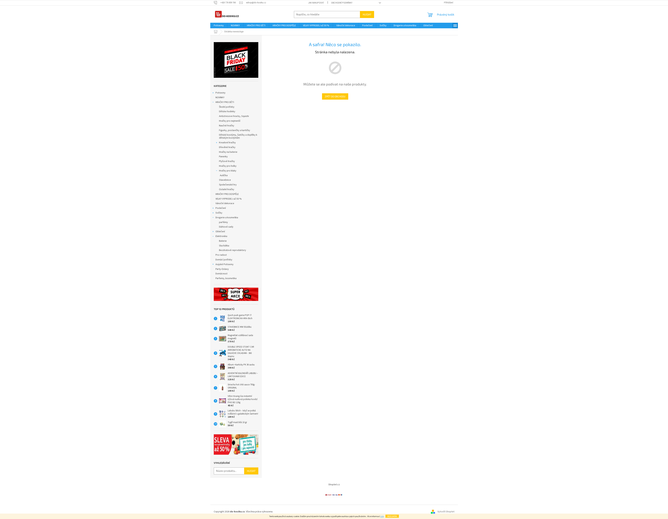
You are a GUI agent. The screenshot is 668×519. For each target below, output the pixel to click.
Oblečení (220, 231)
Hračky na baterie (228, 152)
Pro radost (221, 255)
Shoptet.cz (334, 484)
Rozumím (392, 516)
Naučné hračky (226, 125)
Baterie (223, 241)
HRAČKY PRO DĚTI (225, 102)
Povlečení (221, 208)
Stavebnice (225, 180)
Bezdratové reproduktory (232, 250)
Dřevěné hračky (227, 147)
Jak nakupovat (316, 2)
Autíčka (224, 175)
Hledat (367, 14)
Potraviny (220, 93)
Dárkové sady (226, 227)
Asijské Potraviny (224, 264)
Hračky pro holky (227, 166)
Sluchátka (224, 245)
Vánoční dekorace (225, 203)
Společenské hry (228, 184)
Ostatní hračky (226, 189)
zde (382, 516)
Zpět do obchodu (335, 96)
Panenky (223, 156)
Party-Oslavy (222, 269)
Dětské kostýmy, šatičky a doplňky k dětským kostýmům (238, 136)
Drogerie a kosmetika (227, 217)
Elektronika (221, 236)
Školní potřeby (226, 107)
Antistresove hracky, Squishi (234, 116)
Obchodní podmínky (341, 2)
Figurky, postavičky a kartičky (234, 130)
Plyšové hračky (227, 161)
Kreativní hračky (227, 142)
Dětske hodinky (227, 111)
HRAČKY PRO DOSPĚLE (227, 194)
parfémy (223, 222)
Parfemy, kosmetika (226, 278)
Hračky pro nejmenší (229, 121)
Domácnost (222, 273)
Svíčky (219, 213)
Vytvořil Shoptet (445, 512)
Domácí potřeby (224, 259)
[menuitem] (218, 25)
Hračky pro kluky (227, 170)
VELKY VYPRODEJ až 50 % (229, 199)
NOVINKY (220, 97)
